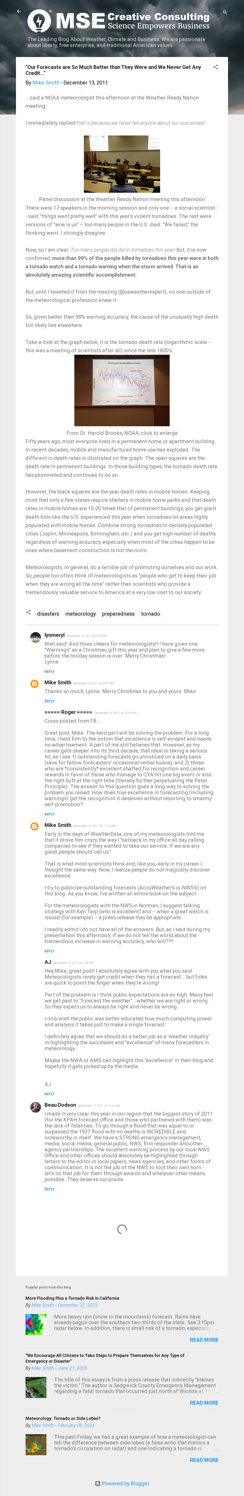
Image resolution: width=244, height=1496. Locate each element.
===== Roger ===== (68, 712)
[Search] (225, 13)
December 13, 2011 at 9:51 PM (93, 683)
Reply (49, 672)
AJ (48, 962)
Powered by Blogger (125, 1483)
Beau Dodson (60, 1105)
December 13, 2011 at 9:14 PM (86, 636)
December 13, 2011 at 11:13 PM (94, 826)
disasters (48, 614)
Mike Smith (58, 683)
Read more (204, 1340)
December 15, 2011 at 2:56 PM (73, 963)
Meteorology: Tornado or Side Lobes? (62, 1418)
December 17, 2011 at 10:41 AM (99, 1105)
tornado (150, 614)
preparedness (118, 614)
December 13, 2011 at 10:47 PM (115, 713)
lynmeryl (55, 635)
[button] (216, 67)
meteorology (81, 614)
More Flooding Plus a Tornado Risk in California (72, 1298)
